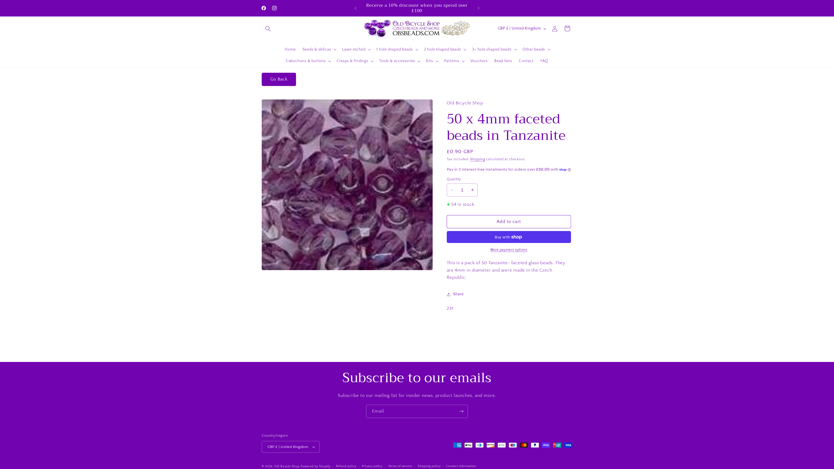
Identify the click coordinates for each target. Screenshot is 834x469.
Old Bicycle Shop (287, 466)
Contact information (461, 466)
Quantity (454, 179)
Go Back (278, 79)
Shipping (477, 159)
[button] (268, 28)
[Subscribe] (461, 411)
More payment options (508, 250)
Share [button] (458, 294)
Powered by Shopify (315, 466)
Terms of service (400, 466)
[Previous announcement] (355, 8)
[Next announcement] (478, 8)
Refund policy (346, 466)
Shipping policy (429, 466)
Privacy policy (372, 466)
